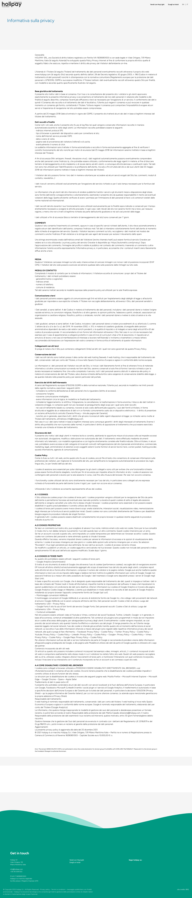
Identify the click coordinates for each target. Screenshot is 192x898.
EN (183, 4)
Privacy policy (45, 889)
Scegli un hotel (173, 4)
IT (187, 4)
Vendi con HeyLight (157, 4)
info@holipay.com (16, 869)
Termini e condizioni (58, 889)
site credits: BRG (183, 889)
